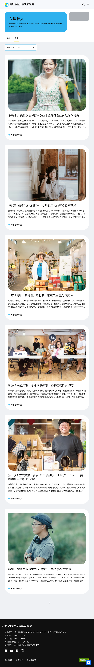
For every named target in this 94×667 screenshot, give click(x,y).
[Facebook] (6, 650)
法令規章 (19, 660)
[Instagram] (22, 650)
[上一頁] (39, 603)
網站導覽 (9, 4)
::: (2, 5)
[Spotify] (17, 650)
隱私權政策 (31, 660)
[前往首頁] (19, 5)
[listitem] (44, 603)
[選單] (88, 4)
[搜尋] (83, 4)
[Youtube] (11, 650)
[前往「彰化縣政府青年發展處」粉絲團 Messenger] (88, 662)
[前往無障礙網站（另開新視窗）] (84, 660)
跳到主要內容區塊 (8, 2)
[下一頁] (55, 603)
